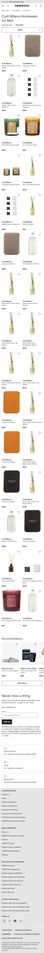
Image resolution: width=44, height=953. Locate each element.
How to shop (10, 751)
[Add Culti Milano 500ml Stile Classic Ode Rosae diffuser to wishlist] (39, 472)
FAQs (6, 765)
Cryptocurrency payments (12, 813)
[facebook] (15, 920)
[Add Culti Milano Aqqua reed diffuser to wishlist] (18, 551)
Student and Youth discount (12, 881)
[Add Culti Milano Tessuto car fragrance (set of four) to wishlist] (39, 551)
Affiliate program (8, 865)
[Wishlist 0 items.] (36, 5)
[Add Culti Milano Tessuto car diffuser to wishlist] (18, 234)
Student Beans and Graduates (13, 877)
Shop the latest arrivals (16, 1)
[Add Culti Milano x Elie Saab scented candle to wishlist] (18, 155)
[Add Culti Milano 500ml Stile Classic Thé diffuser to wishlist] (18, 314)
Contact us (6, 794)
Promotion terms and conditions (14, 817)
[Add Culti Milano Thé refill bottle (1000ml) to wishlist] (39, 234)
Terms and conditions (23, 930)
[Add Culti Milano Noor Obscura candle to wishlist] (39, 115)
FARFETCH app (8, 843)
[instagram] (4, 920)
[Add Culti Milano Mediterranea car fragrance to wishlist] (18, 195)
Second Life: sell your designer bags (15, 907)
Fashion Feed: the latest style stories (15, 910)
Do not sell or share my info (12, 938)
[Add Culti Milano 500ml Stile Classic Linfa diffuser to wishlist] (39, 353)
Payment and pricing (10, 809)
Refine (20, 30)
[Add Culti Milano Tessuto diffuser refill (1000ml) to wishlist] (18, 76)
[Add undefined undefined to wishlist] (16, 644)
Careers (5, 839)
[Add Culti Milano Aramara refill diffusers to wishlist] (18, 512)
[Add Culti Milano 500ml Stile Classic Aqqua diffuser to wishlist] (18, 274)
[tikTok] (9, 920)
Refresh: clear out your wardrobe (14, 903)
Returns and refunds (9, 806)
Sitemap (5, 854)
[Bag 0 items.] (41, 5)
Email (3, 711)
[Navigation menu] (2, 5)
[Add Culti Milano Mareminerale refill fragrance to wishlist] (39, 591)
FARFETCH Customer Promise (13, 821)
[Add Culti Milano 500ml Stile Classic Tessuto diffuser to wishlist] (18, 36)
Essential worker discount (11, 884)
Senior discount (8, 892)
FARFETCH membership (11, 869)
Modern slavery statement (11, 847)
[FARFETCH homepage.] (22, 6)
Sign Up (7, 722)
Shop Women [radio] (7, 25)
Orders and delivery (9, 802)
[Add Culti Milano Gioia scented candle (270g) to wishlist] (18, 591)
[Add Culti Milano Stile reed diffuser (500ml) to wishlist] (39, 155)
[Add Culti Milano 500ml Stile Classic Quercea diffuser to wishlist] (18, 353)
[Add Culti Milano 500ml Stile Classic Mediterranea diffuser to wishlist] (39, 314)
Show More (22, 683)
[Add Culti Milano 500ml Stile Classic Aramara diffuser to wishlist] (39, 393)
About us (5, 832)
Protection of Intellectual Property (27, 934)
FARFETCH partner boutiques (13, 836)
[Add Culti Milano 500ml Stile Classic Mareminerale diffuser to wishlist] (39, 432)
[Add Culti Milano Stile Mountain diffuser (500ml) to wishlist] (39, 274)
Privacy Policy (14, 731)
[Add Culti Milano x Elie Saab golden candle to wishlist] (18, 115)
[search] (7, 5)
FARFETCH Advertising (10, 851)
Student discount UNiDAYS (12, 873)
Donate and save (8, 888)
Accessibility (6, 934)
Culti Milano (16, 10)
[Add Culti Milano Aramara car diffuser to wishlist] (39, 36)
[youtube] (20, 920)
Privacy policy (7, 930)
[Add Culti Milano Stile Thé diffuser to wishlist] (39, 195)
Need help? (9, 779)
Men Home (5, 10)
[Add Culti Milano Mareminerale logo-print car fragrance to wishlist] (39, 76)
